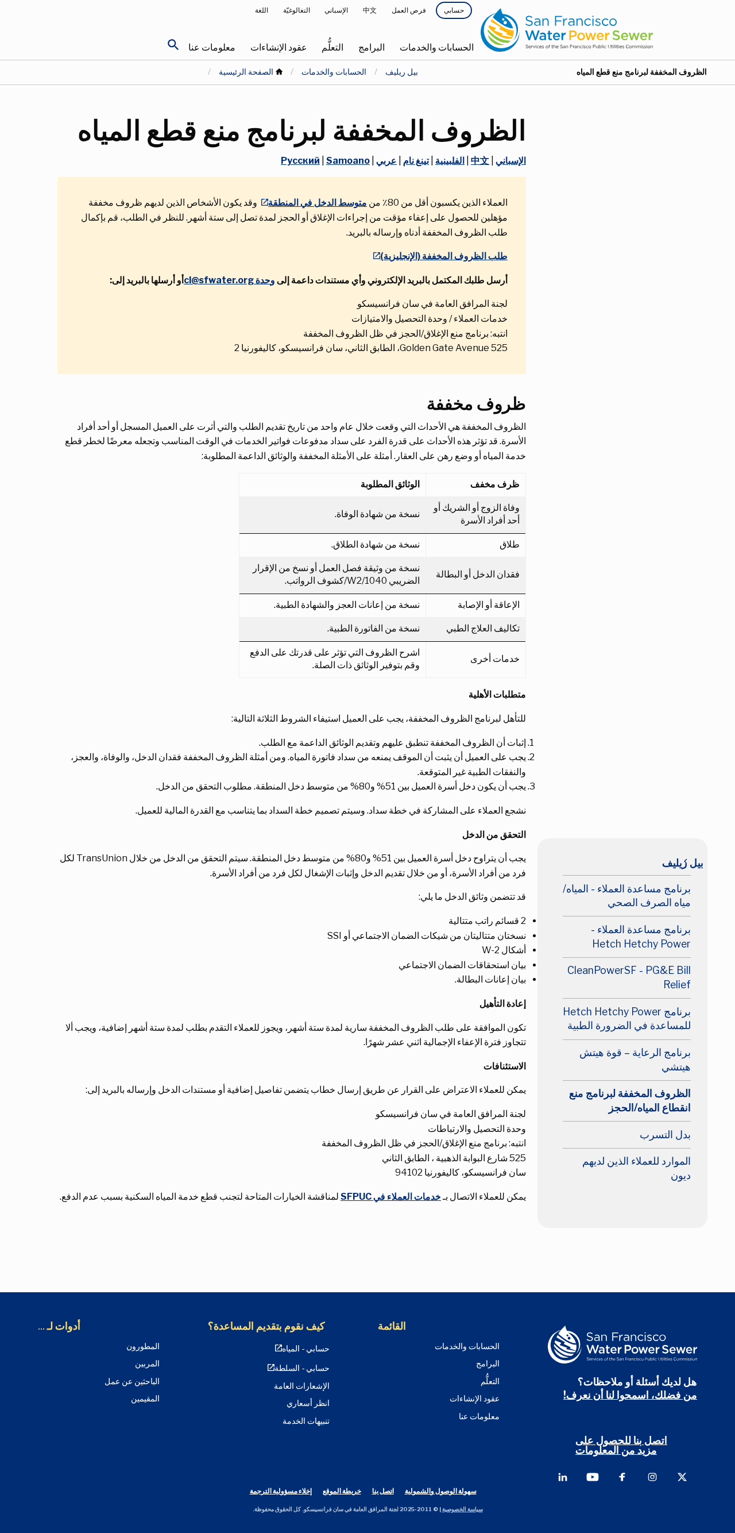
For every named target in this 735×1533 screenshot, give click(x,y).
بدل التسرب (665, 1134)
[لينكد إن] (562, 1476)
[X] (682, 1476)
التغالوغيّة (296, 10)
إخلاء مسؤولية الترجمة (281, 1490)
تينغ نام (416, 160)
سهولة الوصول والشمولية (441, 1490)
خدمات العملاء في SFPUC (391, 1196)
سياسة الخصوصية (462, 1509)
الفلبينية (450, 160)
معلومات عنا (211, 47)
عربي (386, 160)
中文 (370, 10)
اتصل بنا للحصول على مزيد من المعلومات (621, 1445)
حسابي (454, 10)
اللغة (261, 10)
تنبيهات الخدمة (306, 1421)
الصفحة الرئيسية (246, 72)
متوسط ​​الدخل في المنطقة (317, 202)
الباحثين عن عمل (132, 1381)
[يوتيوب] (592, 1476)
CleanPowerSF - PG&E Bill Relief (629, 977)
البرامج (371, 47)
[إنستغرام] (652, 1476)
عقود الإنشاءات (278, 47)
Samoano (348, 160)
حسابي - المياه (306, 1348)
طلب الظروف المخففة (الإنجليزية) (444, 256)
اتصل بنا (383, 1490)
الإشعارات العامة (302, 1386)
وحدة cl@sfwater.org (229, 280)
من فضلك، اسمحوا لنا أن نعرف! (630, 1395)
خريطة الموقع (342, 1490)
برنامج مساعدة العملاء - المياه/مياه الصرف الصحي (627, 896)
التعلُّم (332, 47)
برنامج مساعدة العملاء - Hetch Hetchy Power (641, 936)
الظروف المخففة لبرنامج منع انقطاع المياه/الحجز (630, 1100)
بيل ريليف (401, 72)
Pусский (300, 160)
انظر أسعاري (308, 1403)
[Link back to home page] (594, 30)
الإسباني (336, 10)
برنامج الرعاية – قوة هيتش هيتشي (635, 1059)
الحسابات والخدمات (437, 47)
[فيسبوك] (622, 1476)
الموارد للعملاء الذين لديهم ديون (636, 1168)
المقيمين (145, 1398)
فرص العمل (409, 10)
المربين (147, 1363)
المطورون (143, 1346)
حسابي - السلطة (302, 1368)
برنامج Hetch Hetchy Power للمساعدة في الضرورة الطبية (627, 1019)
